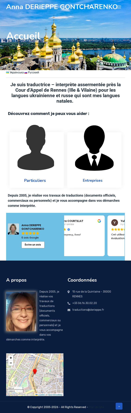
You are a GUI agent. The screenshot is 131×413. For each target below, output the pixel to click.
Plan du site (96, 407)
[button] (35, 372)
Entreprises (93, 180)
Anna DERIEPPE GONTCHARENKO (62, 6)
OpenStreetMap (55, 394)
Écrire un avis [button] (33, 244)
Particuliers (35, 180)
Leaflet (41, 394)
